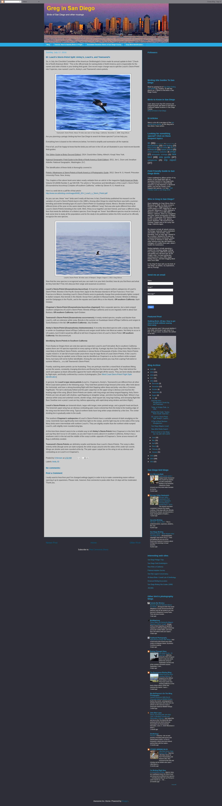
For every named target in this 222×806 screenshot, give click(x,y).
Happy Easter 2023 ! (165, 476)
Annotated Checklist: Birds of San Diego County (104, 44)
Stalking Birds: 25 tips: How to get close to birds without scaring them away (161, 323)
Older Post (135, 542)
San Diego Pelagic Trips (156, 560)
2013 (152, 462)
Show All (174, 784)
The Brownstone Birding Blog (160, 672)
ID (58, 462)
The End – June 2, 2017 (157, 522)
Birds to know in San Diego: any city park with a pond (160, 433)
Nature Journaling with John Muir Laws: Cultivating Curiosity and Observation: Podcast (160, 716)
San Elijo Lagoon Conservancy (158, 574)
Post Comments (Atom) (98, 550)
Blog (48, 44)
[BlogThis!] (81, 458)
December (155, 383)
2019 (152, 372)
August (154, 395)
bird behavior (153, 146)
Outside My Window (157, 603)
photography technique (159, 154)
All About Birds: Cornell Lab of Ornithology (162, 577)
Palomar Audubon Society (156, 570)
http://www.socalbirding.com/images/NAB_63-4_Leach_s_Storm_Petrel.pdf (76, 193)
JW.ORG (151, 588)
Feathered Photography (158, 638)
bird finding (167, 146)
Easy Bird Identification (134, 44)
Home (94, 542)
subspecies (152, 160)
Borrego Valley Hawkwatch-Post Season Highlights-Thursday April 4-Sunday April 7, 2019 (165, 500)
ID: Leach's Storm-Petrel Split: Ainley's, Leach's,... (160, 417)
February (155, 449)
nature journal (166, 150)
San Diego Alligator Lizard (160, 426)
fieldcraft (153, 150)
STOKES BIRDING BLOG (159, 749)
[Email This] (78, 458)
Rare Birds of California (155, 567)
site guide (164, 157)
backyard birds (170, 143)
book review (163, 147)
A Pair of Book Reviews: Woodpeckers (159, 422)
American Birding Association (157, 581)
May (153, 440)
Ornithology (154, 734)
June (154, 437)
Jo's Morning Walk (156, 474)
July (153, 398)
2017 (152, 378)
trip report (170, 160)
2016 (152, 381)
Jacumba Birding (156, 520)
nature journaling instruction (157, 152)
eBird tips (173, 147)
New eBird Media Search (159, 429)
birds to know (152, 147)
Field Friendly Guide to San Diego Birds (160, 189)
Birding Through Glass (158, 651)
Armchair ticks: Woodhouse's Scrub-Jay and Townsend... (160, 402)
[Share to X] (83, 458)
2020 (152, 369)
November (155, 386)
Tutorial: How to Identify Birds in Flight (68, 44)
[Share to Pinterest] (87, 458)
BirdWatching (155, 620)
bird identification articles (161, 123)
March (154, 446)
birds (54, 462)
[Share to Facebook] (85, 458)
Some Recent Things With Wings (160, 639)
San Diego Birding (156, 532)
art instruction (160, 143)
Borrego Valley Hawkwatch (159, 495)
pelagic (173, 152)
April (153, 443)
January (155, 452)
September (156, 392)
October (155, 389)
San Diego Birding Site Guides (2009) (160, 584)
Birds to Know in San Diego (157, 111)
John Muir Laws (156, 713)
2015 (152, 456)
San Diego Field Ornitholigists (158, 563)
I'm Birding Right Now (158, 770)
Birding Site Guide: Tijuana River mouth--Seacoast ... (160, 413)
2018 (152, 375)
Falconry (153, 736)
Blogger (125, 801)
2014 (152, 458)
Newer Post (51, 542)
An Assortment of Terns (157, 772)
